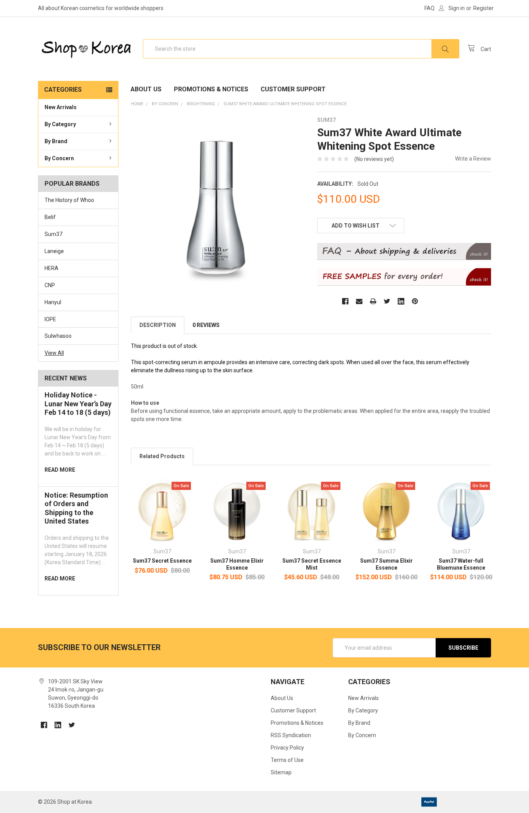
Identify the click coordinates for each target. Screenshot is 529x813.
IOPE (50, 319)
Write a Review (473, 159)
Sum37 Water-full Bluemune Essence (461, 564)
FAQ (429, 8)
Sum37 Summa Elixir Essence (386, 564)
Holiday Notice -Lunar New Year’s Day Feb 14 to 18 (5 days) (78, 403)
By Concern (59, 158)
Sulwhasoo (58, 336)
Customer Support (293, 89)
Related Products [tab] (162, 456)
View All (54, 353)
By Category (60, 124)
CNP (50, 285)
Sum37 (53, 234)
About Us (146, 89)
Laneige (54, 251)
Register (483, 8)
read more (60, 470)
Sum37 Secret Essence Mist (311, 564)
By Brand (56, 141)
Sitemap (281, 772)
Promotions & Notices (211, 89)
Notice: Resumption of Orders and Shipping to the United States (76, 508)
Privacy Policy (287, 748)
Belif (50, 217)
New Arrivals (61, 107)
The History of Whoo (69, 200)
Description (157, 325)
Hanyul (53, 302)
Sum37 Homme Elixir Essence (237, 564)
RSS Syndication (291, 735)
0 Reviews (206, 325)
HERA (51, 268)
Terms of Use (287, 760)
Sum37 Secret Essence (162, 561)
